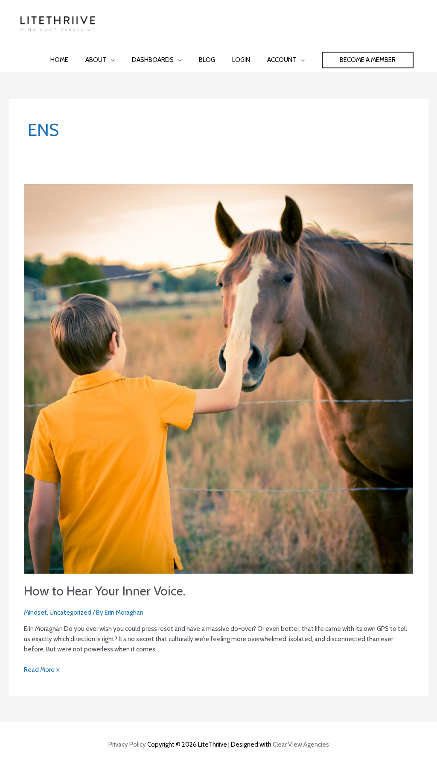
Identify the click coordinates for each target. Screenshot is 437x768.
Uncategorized (70, 612)
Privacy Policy (127, 744)
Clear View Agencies (301, 744)
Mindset (35, 612)
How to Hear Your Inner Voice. (104, 591)
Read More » (42, 670)
